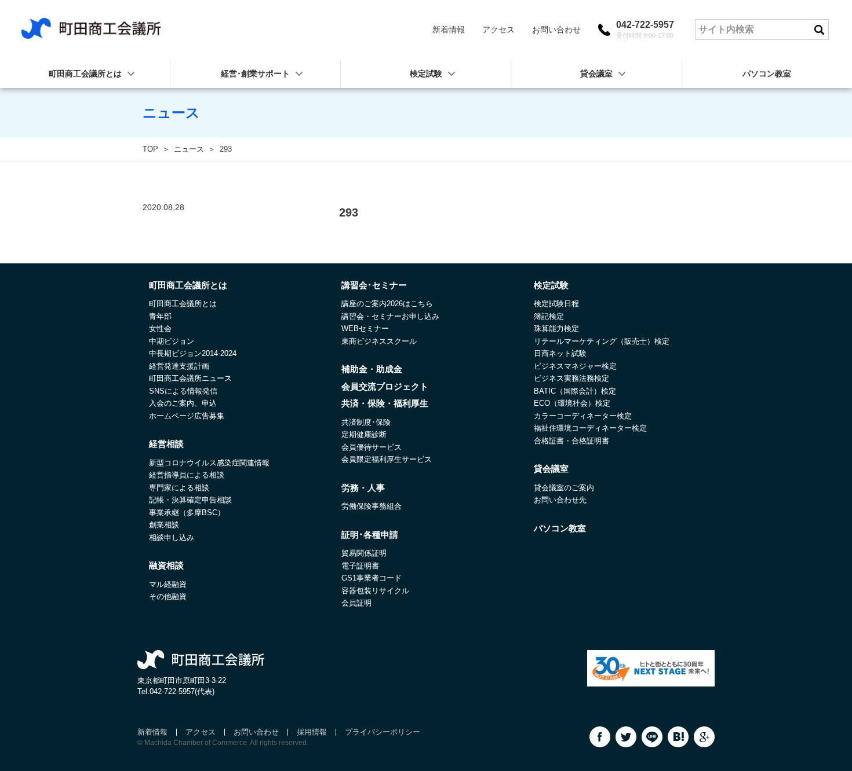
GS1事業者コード (371, 578)
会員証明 (356, 603)
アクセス (498, 29)
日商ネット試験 (560, 353)
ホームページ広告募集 (186, 416)
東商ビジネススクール (379, 341)
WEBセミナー (365, 328)
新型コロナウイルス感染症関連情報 (209, 462)
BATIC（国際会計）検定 (575, 391)
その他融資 (168, 596)
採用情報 (312, 732)
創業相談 (164, 524)
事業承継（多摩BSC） (187, 512)
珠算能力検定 (556, 328)
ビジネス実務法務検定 (571, 378)
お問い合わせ (556, 29)
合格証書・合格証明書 (571, 440)
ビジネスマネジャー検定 (575, 366)
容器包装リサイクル (375, 590)
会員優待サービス (371, 447)
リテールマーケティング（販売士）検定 (601, 341)
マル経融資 (168, 584)
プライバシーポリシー (382, 732)
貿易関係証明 (364, 553)
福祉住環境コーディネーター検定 (590, 428)
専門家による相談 (179, 487)
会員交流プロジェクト (384, 386)
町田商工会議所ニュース (190, 378)
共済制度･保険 (366, 422)
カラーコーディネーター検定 (583, 416)
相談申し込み (171, 537)
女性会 (160, 328)
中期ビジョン (171, 341)
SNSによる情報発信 (183, 391)
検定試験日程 (556, 303)
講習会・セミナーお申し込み (390, 316)
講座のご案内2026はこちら (387, 303)
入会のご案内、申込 (183, 403)
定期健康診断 (364, 434)
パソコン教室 (766, 73)
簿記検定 (549, 316)
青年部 (160, 316)
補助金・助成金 (371, 369)
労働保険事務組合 (371, 506)
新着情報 (448, 29)
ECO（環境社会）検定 (572, 403)
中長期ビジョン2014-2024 (192, 353)
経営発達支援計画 (179, 366)
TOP (150, 149)
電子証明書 (360, 565)
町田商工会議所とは (183, 303)
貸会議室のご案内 (564, 487)
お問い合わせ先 (560, 499)
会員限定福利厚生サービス (386, 459)
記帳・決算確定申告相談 (190, 499)
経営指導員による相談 (186, 475)
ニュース (189, 149)
